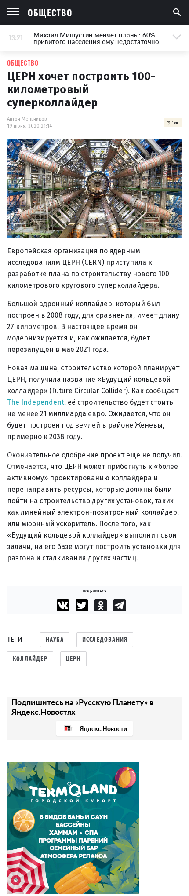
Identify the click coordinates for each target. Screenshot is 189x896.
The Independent (35, 402)
